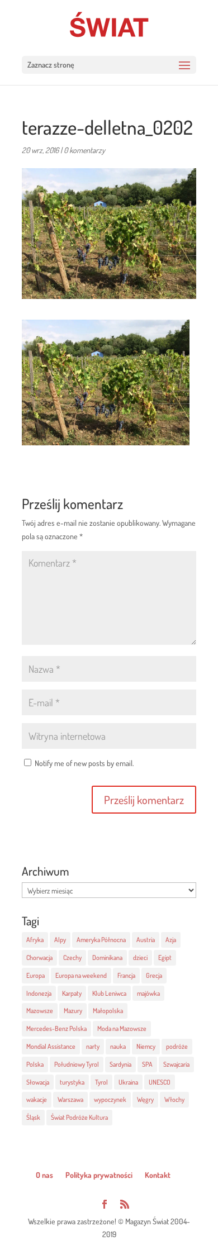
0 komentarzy (84, 150)
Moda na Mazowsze (121, 1028)
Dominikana (107, 957)
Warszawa (70, 1099)
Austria (145, 939)
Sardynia (120, 1064)
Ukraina (128, 1082)
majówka (148, 993)
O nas (44, 1175)
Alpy (60, 939)
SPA (147, 1064)
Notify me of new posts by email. (84, 763)
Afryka (35, 939)
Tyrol (101, 1082)
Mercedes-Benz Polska (56, 1028)
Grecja (154, 975)
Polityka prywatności (98, 1175)
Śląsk (33, 1117)
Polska (35, 1064)
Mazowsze (39, 1010)
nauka (118, 1046)
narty (92, 1046)
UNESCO (159, 1082)
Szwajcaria (176, 1064)
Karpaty (72, 993)
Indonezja (38, 993)
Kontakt (157, 1175)
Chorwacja (39, 957)
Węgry (145, 1099)
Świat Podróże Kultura (79, 1117)
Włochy (174, 1099)
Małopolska (108, 1010)
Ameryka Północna (101, 939)
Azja (170, 939)
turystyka (72, 1082)
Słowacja (37, 1082)
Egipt (165, 957)
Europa (35, 975)
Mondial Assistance (50, 1046)
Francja (126, 975)
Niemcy (145, 1046)
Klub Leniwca (109, 993)
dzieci (140, 957)
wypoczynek (110, 1099)
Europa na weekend (81, 975)
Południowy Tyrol (76, 1064)
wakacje (36, 1099)
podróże (177, 1046)
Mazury (73, 1010)
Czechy (72, 957)
